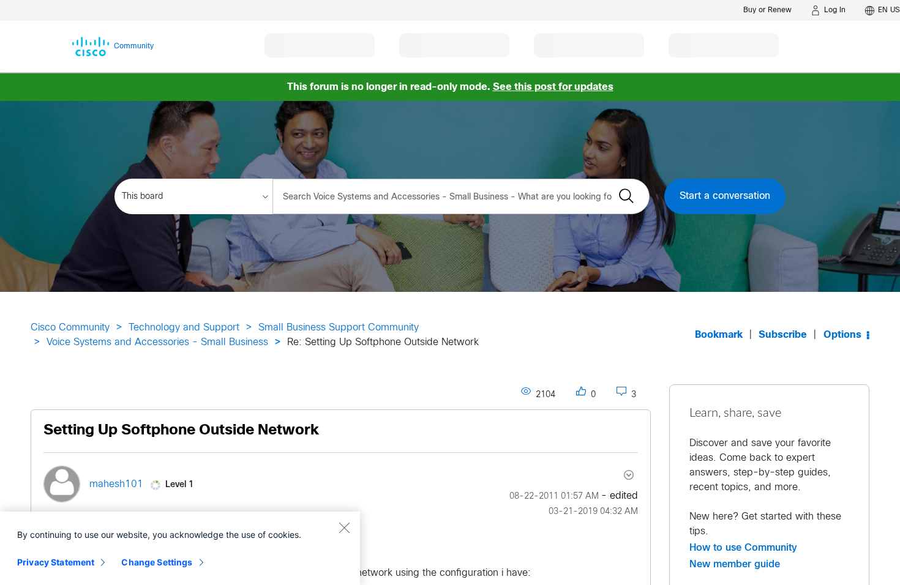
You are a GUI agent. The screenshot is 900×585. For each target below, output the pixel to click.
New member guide (734, 564)
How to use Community (743, 547)
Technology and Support (184, 327)
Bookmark (719, 335)
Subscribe (783, 335)
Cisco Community (70, 327)
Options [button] (842, 335)
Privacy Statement (55, 562)
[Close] (344, 527)
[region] (180, 548)
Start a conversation (725, 196)
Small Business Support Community (338, 327)
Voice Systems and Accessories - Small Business (157, 342)
